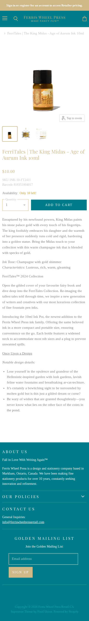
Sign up (20, 572)
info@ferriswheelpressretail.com (23, 522)
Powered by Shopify (66, 611)
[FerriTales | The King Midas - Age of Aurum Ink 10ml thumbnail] (10, 134)
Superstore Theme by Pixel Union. (32, 611)
